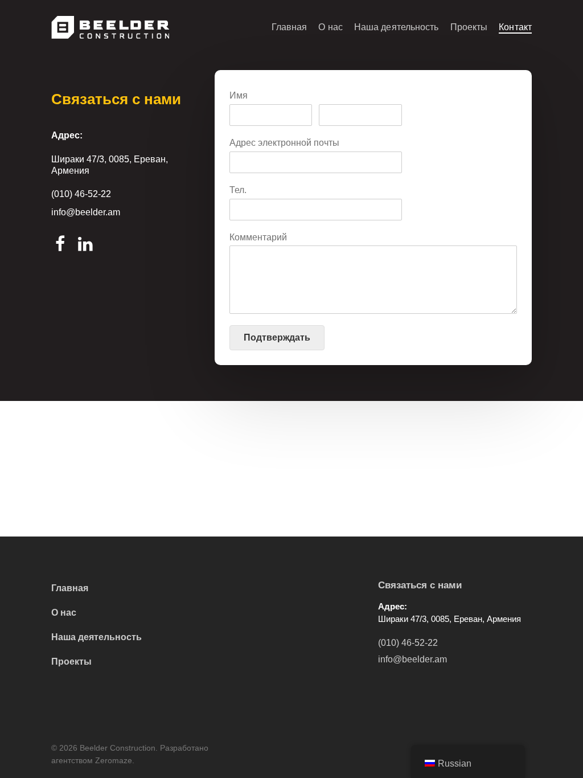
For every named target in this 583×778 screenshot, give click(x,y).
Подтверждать (277, 337)
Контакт (515, 27)
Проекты (469, 27)
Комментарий (258, 237)
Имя (238, 95)
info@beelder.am (85, 212)
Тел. (238, 190)
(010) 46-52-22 (81, 194)
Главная (289, 27)
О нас (330, 27)
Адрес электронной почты (284, 143)
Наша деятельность (396, 27)
